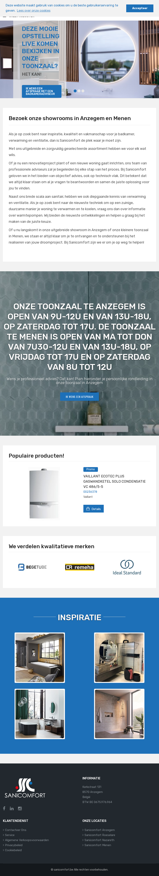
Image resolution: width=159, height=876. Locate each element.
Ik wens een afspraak (79, 397)
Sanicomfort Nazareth (99, 840)
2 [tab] (79, 90)
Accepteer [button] (140, 8)
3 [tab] (82, 90)
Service (10, 835)
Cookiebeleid (13, 850)
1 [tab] (75, 90)
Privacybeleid (13, 845)
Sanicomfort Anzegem (100, 830)
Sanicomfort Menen (98, 845)
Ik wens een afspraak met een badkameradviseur (40, 91)
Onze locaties (94, 821)
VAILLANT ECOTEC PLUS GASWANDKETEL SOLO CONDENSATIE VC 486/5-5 (114, 481)
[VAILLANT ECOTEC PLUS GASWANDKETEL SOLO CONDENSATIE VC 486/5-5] (44, 493)
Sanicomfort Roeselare (100, 835)
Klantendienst (15, 821)
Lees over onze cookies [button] (33, 10)
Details (96, 509)
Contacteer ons (15, 830)
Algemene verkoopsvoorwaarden (27, 840)
